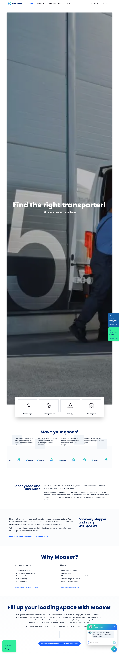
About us (67, 3)
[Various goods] (91, 405)
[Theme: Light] (91, 3)
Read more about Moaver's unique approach (27, 536)
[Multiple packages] (49, 405)
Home (31, 3)
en (98, 3)
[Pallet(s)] (70, 405)
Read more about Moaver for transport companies (59, 644)
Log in (107, 3)
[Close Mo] (114, 627)
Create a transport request (69, 587)
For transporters (55, 3)
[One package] (27, 405)
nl (94, 3)
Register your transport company (27, 587)
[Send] (114, 642)
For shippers (41, 3)
